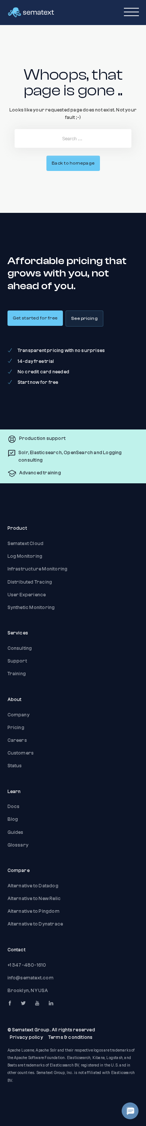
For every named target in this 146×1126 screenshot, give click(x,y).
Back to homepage (73, 163)
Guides (15, 832)
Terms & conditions (70, 1037)
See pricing (84, 318)
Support (17, 661)
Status (14, 765)
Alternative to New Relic (34, 898)
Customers (20, 753)
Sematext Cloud (25, 543)
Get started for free (35, 318)
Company (18, 714)
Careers (17, 740)
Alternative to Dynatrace (35, 924)
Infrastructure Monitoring (37, 569)
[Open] (131, 12)
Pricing (15, 727)
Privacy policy (26, 1037)
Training (16, 673)
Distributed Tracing (29, 582)
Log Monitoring (25, 556)
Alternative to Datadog (32, 885)
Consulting (19, 648)
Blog (12, 819)
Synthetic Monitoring (31, 607)
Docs (13, 806)
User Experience (26, 594)
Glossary (18, 845)
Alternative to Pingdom (33, 911)
